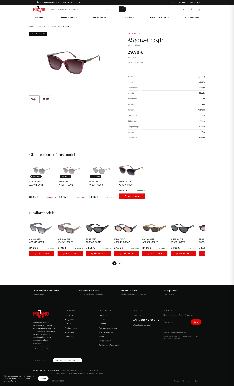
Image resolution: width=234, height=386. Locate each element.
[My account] (191, 9)
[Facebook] (35, 348)
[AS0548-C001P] (98, 237)
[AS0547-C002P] (70, 237)
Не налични (51, 26)
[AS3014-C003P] (102, 180)
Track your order (106, 332)
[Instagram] (41, 348)
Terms (13, 381)
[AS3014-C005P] (132, 180)
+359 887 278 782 (186, 2)
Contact (102, 324)
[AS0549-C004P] (126, 237)
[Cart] (198, 9)
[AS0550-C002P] (154, 237)
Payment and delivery (108, 328)
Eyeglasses (99, 17)
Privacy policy (105, 341)
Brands (38, 17)
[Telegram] (47, 348)
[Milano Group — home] (39, 9)
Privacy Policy (193, 336)
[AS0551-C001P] (183, 237)
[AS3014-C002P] (72, 180)
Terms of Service (172, 338)
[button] (135, 62)
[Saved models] (184, 9)
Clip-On (128, 17)
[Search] (122, 9)
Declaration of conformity (109, 345)
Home (173, 2)
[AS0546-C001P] (41, 237)
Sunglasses (68, 17)
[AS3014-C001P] (42, 180)
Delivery (198, 381)
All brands (69, 336)
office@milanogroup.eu (142, 325)
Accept (43, 378)
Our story (103, 315)
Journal (102, 319)
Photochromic (158, 17)
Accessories (192, 17)
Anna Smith (133, 33)
